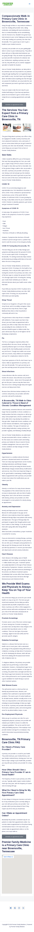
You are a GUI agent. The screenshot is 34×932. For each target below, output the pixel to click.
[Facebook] (10, 908)
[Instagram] (19, 908)
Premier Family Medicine (14, 69)
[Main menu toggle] (29, 4)
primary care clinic (22, 39)
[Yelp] (23, 908)
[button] (14, 105)
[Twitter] (14, 908)
